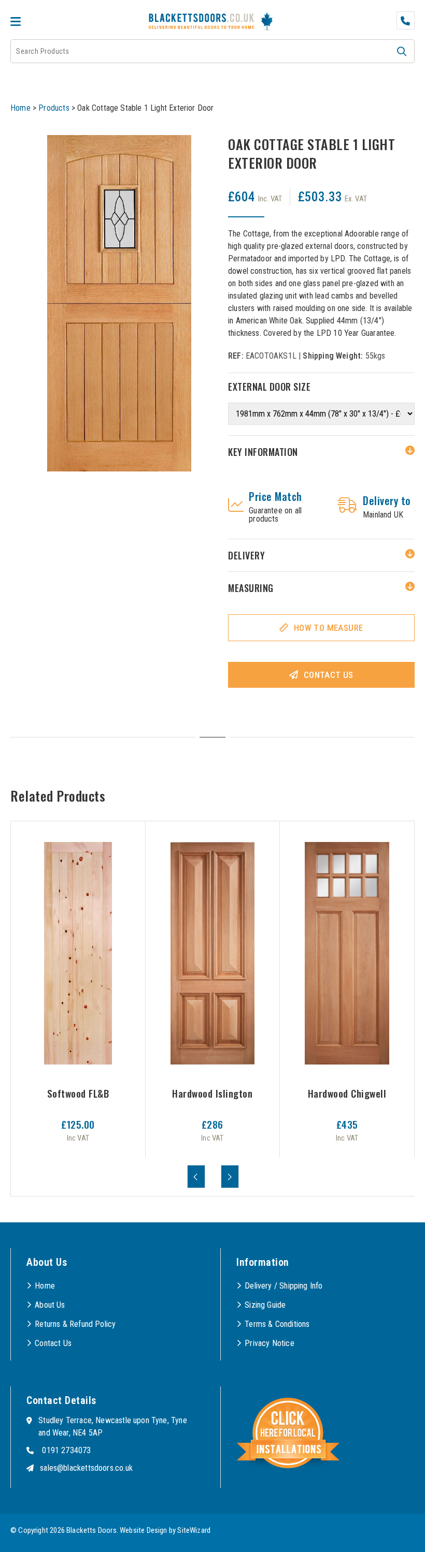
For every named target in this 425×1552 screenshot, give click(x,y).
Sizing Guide (265, 1305)
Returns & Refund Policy (75, 1324)
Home (20, 108)
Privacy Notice (269, 1343)
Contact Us (328, 675)
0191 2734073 (66, 1450)
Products (53, 108)
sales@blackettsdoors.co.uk (86, 1468)
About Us (50, 1305)
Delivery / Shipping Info (283, 1286)
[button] (402, 51)
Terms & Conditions (277, 1324)
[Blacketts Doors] (201, 22)
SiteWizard (193, 1530)
